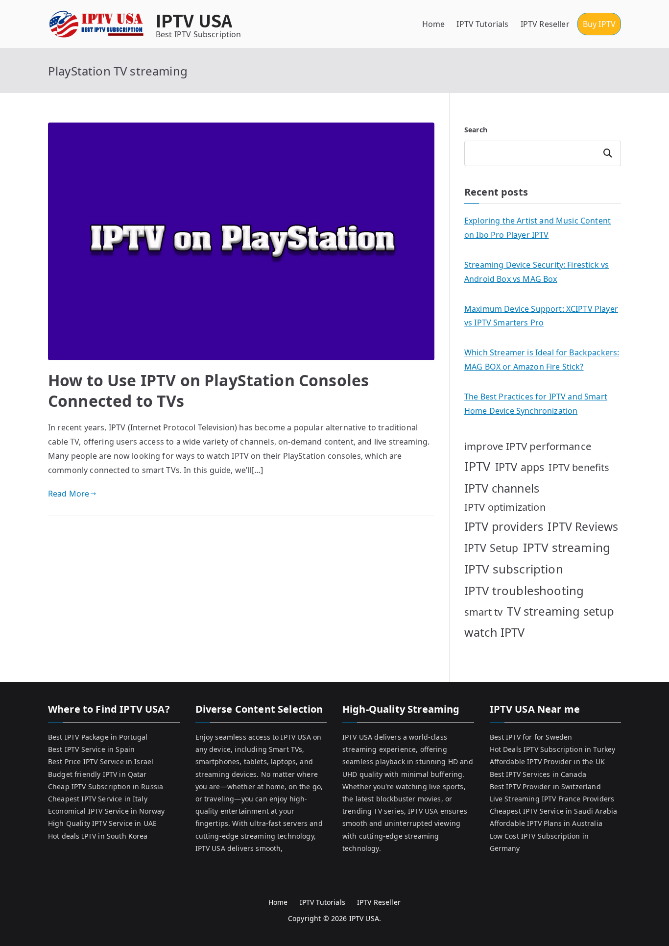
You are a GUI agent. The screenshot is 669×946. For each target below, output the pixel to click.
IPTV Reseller (545, 24)
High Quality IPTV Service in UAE (102, 823)
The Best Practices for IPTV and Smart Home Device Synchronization (535, 403)
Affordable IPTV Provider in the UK (547, 761)
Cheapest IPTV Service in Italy (97, 798)
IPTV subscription (513, 569)
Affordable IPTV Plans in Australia (546, 823)
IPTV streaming (566, 547)
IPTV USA (194, 19)
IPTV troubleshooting (524, 590)
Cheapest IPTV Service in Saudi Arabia (554, 811)
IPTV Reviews (583, 526)
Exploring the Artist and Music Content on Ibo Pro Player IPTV (537, 227)
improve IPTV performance (528, 446)
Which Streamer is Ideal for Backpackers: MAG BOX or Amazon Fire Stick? (541, 359)
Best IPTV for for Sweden (531, 737)
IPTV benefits (579, 467)
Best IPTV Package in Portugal (98, 737)
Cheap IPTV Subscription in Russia (105, 786)
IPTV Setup (491, 548)
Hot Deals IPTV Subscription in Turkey (553, 749)
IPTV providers (503, 526)
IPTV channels (501, 488)
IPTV (477, 466)
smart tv (483, 612)
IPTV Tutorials (482, 24)
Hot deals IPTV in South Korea (98, 836)
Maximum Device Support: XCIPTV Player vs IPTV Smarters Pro (541, 315)
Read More (68, 493)
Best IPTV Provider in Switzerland (545, 786)
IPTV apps (519, 467)
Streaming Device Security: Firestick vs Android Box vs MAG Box (536, 271)
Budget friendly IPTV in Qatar (97, 774)
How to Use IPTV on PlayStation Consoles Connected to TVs (208, 390)
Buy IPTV (599, 24)
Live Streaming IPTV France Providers (552, 798)
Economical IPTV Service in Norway (106, 811)
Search (475, 129)
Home (433, 24)
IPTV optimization (505, 507)
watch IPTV (494, 632)
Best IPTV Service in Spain (91, 749)
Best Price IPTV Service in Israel (100, 761)
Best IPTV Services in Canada (538, 774)
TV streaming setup (560, 611)
